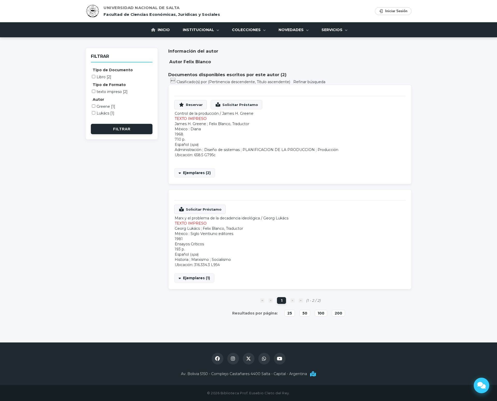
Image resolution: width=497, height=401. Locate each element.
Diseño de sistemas (222, 149)
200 (338, 313)
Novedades (292, 29)
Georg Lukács (275, 218)
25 (289, 313)
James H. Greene (237, 113)
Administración (188, 149)
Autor (98, 99)
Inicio (163, 29)
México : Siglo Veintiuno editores (204, 233)
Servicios (332, 29)
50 (304, 313)
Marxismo (200, 259)
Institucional (199, 29)
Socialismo (221, 259)
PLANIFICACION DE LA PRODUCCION (279, 149)
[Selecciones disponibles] (173, 82)
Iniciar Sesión (396, 11)
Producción (328, 149)
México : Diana (188, 129)
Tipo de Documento (113, 70)
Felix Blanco (219, 123)
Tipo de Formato (109, 84)
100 (321, 313)
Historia (181, 259)
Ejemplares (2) (197, 172)
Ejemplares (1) (196, 278)
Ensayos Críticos (189, 244)
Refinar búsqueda (309, 82)
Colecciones (247, 29)
